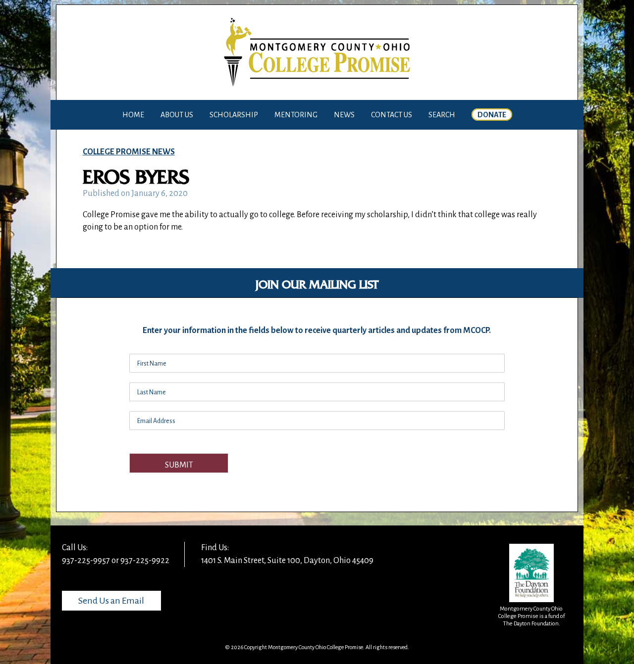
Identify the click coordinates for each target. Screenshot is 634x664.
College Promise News (129, 151)
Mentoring (295, 115)
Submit (179, 465)
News (344, 115)
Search (441, 115)
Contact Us (391, 115)
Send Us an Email (111, 601)
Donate (491, 115)
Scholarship (234, 115)
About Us (176, 115)
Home (133, 115)
